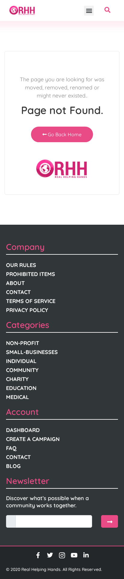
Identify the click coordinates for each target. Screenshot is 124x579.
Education (21, 388)
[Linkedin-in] (86, 555)
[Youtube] (74, 555)
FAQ (11, 448)
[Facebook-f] (38, 555)
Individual (21, 361)
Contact (18, 292)
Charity (17, 379)
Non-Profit (22, 343)
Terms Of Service (30, 301)
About (15, 283)
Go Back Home (64, 134)
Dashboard (23, 430)
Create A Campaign (33, 439)
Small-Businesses (32, 352)
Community (22, 370)
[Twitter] (50, 555)
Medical (17, 397)
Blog (13, 466)
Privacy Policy (27, 310)
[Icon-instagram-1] (62, 555)
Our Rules (21, 265)
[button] (89, 11)
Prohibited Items (30, 274)
